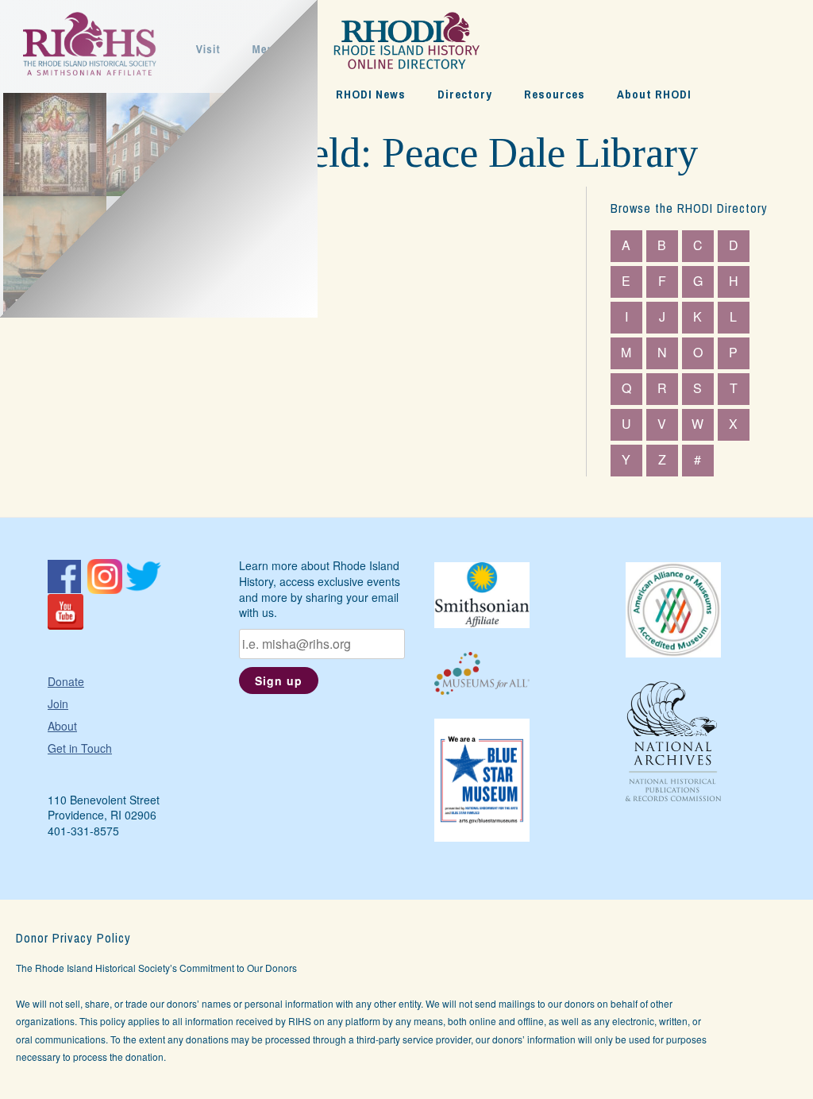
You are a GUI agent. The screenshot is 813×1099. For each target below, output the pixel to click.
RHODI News (371, 94)
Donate (66, 681)
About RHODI (654, 94)
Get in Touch (80, 748)
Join (58, 703)
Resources (554, 94)
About (62, 726)
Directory (464, 94)
